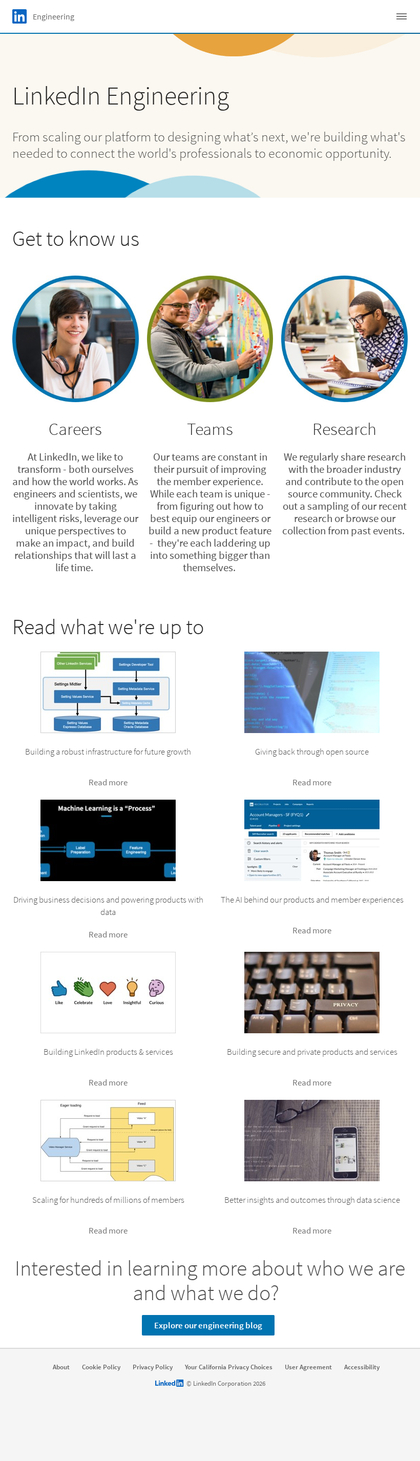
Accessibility (362, 1367)
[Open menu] (401, 16)
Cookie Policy (101, 1367)
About (61, 1367)
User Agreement (308, 1367)
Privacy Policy (153, 1367)
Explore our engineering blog (208, 1325)
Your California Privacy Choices (228, 1367)
